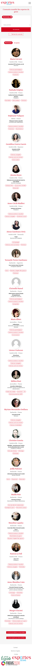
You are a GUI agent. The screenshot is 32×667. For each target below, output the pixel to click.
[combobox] (16, 19)
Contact (15, 647)
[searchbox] (16, 20)
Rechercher (16, 29)
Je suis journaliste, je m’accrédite (16, 632)
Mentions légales (15, 651)
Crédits (16, 654)
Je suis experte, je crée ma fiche (16, 638)
